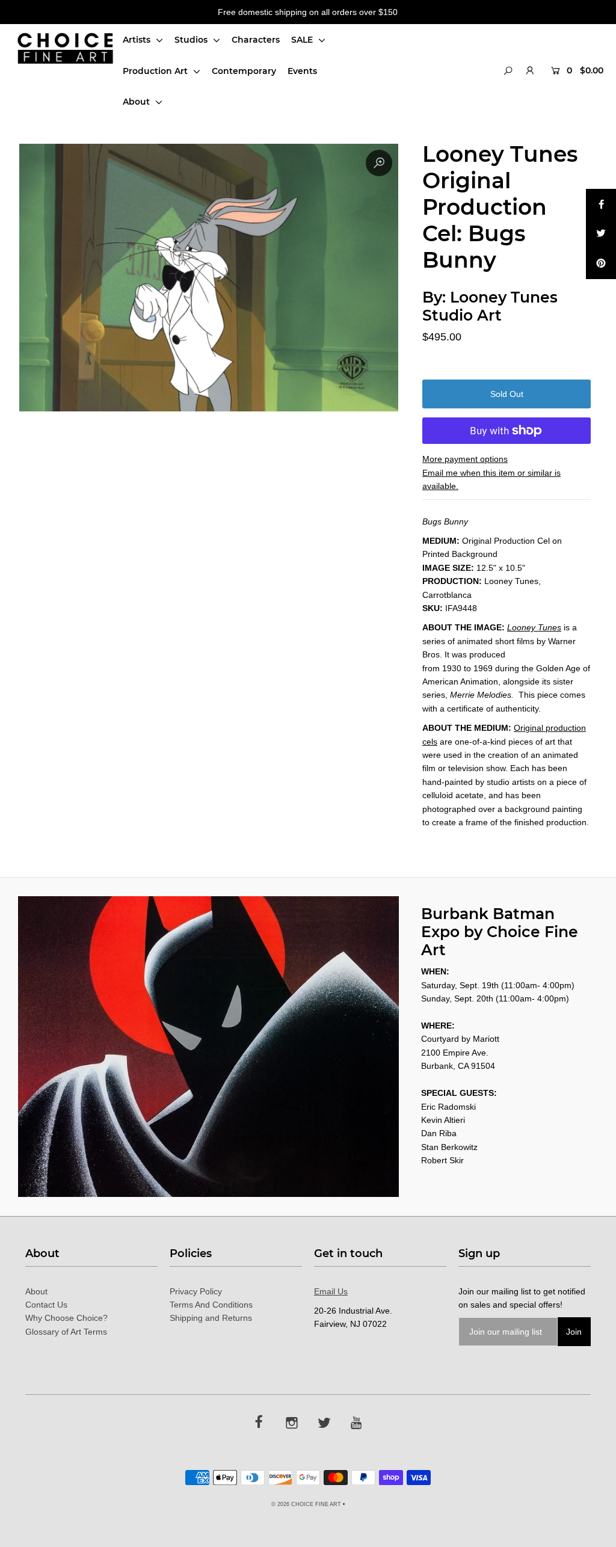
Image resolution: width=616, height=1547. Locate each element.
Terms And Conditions (211, 1304)
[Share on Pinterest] (601, 264)
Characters (256, 39)
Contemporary (244, 71)
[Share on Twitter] (601, 234)
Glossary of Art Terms (66, 1331)
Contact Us (46, 1304)
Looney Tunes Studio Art (490, 306)
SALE (303, 39)
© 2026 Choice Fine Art (306, 1504)
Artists (138, 39)
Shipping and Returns (211, 1318)
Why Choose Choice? (66, 1318)
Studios (192, 39)
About (137, 101)
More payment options (465, 459)
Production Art (156, 71)
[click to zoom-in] (379, 163)
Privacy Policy (196, 1291)
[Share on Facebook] (601, 204)
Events (302, 71)
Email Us (331, 1291)
